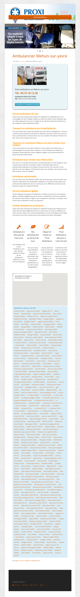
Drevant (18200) (40, 369)
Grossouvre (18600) (38, 385)
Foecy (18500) (48, 377)
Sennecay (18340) (55, 521)
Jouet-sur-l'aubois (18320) (29, 392)
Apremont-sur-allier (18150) (41, 314)
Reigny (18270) (51, 466)
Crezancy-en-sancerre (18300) (30, 364)
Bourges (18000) (33, 335)
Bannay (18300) (36, 324)
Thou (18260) (32, 534)
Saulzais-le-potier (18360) (48, 519)
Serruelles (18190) (36, 524)
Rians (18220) (25, 469)
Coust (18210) (30, 361)
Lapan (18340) (45, 406)
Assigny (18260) (49, 319)
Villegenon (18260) (27, 550)
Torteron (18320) (44, 534)
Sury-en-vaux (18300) (28, 529)
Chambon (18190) (20, 343)
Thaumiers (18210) (40, 532)
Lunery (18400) (53, 419)
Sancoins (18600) (54, 516)
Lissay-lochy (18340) (32, 416)
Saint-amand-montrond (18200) (31, 471)
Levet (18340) (44, 413)
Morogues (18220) (45, 440)
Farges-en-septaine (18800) (42, 374)
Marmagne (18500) (31, 424)
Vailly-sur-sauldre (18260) (51, 537)
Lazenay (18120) (26, 408)
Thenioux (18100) (19, 534)
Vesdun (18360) (26, 545)
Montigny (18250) (19, 437)
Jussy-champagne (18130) (48, 392)
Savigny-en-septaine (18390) (38, 521)
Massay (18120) (19, 427)
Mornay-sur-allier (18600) (29, 440)
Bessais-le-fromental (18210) (23, 332)
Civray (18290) (34, 353)
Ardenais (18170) (32, 316)
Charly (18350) (19, 345)
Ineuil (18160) (25, 390)
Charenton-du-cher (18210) (37, 343)
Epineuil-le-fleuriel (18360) (37, 371)
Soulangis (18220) (26, 526)
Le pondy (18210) (32, 411)
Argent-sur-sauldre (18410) (48, 316)
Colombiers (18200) (27, 356)
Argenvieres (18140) (20, 319)
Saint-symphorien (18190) (35, 508)
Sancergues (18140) (27, 516)
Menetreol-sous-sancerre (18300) (24, 432)
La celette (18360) (33, 395)
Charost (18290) (32, 345)
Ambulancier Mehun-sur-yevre (39, 56)
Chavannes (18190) (40, 350)
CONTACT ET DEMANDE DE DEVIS (27, 104)
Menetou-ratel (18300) (33, 429)
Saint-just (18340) (42, 492)
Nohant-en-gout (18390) (29, 450)
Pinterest (35, 585)
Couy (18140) (41, 361)
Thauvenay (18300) (54, 532)
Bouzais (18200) (45, 335)
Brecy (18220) (57, 335)
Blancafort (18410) (41, 332)
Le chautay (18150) (55, 408)
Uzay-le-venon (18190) (33, 537)
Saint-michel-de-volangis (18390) (35, 500)
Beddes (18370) (38, 327)
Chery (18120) (52, 350)
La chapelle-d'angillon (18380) (30, 398)
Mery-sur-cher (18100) (50, 434)
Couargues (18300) (47, 358)
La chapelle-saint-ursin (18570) (43, 400)
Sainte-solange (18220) (28, 513)
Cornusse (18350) (19, 358)
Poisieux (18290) (30, 461)
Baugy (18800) (25, 327)
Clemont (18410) (47, 353)
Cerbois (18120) (41, 340)
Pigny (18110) (37, 458)
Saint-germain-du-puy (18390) (42, 487)
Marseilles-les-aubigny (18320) (49, 424)
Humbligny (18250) (31, 387)
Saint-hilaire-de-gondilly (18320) (35, 490)
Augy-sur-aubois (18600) (45, 321)
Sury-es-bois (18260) (43, 529)
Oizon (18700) (25, 453)
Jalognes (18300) (51, 390)
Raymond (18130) (38, 466)
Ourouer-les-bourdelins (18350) (43, 455)
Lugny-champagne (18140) (37, 419)
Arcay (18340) (57, 314)
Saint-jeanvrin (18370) (28, 492)
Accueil (22, 61)
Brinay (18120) (18, 337)
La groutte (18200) (34, 403)
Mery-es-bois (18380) (33, 434)
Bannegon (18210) (49, 324)
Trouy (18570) (19, 537)
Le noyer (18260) (19, 411)
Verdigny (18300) (26, 542)
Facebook (17, 585)
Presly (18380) (53, 461)
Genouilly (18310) (52, 379)
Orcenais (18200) (37, 453)
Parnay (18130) (26, 458)
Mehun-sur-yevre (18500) (35, 427)
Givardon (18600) (39, 382)
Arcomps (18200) (19, 316)
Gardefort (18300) (26, 379)
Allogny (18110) (47, 311)
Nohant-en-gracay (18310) (47, 450)
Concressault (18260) (42, 356)
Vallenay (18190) (19, 540)
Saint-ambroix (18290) (51, 471)
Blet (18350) (53, 332)
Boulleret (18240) (19, 335)
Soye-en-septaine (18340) (43, 526)
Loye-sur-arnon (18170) (49, 416)
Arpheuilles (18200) (35, 319)
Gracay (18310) (51, 382)
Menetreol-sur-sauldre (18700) (47, 432)
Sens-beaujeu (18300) (21, 524)
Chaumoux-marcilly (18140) (22, 350)
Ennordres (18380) (21, 371)
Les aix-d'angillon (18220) (29, 413)
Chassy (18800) (44, 345)
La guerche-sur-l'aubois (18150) (52, 403)
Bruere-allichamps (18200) (53, 337)
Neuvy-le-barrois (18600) (38, 448)
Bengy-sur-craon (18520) (34, 329)
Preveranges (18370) (32, 463)
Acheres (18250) (19, 311)
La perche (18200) (20, 406)
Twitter (25, 585)
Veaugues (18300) (45, 540)
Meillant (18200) (50, 427)
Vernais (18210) (52, 542)
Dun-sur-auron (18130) (55, 369)
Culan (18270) (36, 366)
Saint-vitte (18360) (51, 508)
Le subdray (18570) (47, 411)
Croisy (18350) (47, 364)
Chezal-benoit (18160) (21, 353)
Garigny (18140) (40, 379)
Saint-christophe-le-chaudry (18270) (32, 477)
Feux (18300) (25, 377)
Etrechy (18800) (53, 371)
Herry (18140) (18, 387)
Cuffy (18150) (25, 366)
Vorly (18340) (36, 553)
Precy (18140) (41, 461)
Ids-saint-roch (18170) (46, 387)
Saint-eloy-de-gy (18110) (46, 479)
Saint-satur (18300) (49, 505)
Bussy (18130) (28, 340)
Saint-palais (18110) (20, 503)
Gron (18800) (25, 385)
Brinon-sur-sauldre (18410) (34, 337)
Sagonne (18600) (37, 469)
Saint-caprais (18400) (47, 474)
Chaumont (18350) (48, 348)
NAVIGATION (39, 17)
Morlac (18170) (46, 437)
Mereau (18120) (19, 434)
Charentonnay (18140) (55, 343)
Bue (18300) (18, 340)
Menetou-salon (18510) (50, 429)
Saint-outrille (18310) (54, 500)
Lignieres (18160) (56, 413)
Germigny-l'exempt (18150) (22, 382)
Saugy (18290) (33, 519)
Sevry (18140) (48, 524)
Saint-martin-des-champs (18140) (46, 498)
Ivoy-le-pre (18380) (38, 390)
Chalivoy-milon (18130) (55, 340)
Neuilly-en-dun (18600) (28, 445)
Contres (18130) (57, 356)
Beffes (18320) (49, 327)
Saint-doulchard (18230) (28, 479)
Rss (42, 585)
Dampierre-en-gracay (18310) (23, 369)
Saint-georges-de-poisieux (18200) (42, 482)
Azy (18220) (25, 324)
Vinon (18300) (25, 553)
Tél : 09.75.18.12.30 (26, 93)
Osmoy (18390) (26, 455)
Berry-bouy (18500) (51, 329)
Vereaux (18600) (39, 542)
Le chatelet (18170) (40, 408)
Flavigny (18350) (37, 377)
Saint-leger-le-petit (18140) (29, 495)
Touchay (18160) (57, 534)
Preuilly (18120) (19, 463)
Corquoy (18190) (33, 358)
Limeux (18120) (19, 416)
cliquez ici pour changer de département (27, 560)
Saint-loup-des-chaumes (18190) (50, 495)
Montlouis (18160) (33, 437)
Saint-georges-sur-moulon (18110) (45, 484)
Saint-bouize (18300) (32, 474)
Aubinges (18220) (29, 321)
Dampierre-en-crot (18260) (51, 366)
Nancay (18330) (45, 442)
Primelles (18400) (47, 463)
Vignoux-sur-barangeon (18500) (31, 547)
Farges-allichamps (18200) (22, 374)
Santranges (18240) (20, 519)
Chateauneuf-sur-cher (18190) (30, 348)
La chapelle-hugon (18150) (50, 398)
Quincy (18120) (26, 466)
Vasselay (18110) (32, 540)
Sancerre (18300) (41, 516)
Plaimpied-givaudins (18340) (53, 458)
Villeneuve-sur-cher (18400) (43, 550)
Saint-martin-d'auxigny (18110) (23, 498)
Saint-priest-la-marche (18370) (30, 505)
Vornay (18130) (48, 553)
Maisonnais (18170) (34, 421)
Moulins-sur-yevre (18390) (29, 442)
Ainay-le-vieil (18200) (33, 311)
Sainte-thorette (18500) (45, 513)
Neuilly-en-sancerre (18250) (46, 445)
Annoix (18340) (26, 314)
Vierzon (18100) (38, 545)
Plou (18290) (18, 461)
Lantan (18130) (33, 406)
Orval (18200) (50, 453)
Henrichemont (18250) (54, 385)
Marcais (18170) (48, 421)
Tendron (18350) (26, 532)
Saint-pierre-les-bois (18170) (38, 503)
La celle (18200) (46, 395)
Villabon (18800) (49, 547)
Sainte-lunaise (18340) (42, 511)
